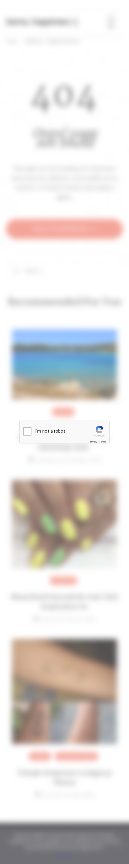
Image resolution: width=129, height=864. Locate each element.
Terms (102, 441)
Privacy (93, 441)
